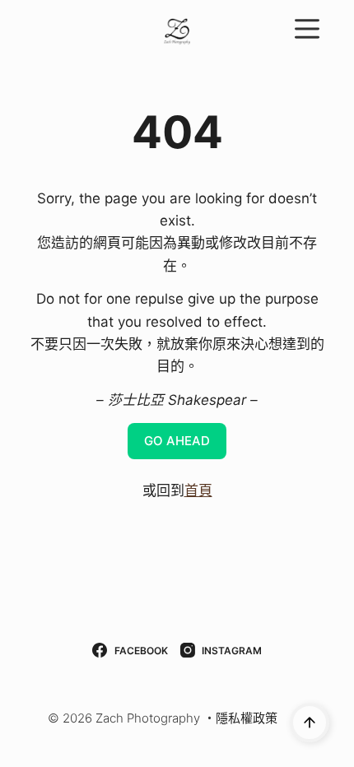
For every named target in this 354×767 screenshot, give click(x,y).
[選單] (307, 28)
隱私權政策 (246, 718)
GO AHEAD (177, 441)
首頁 (198, 490)
